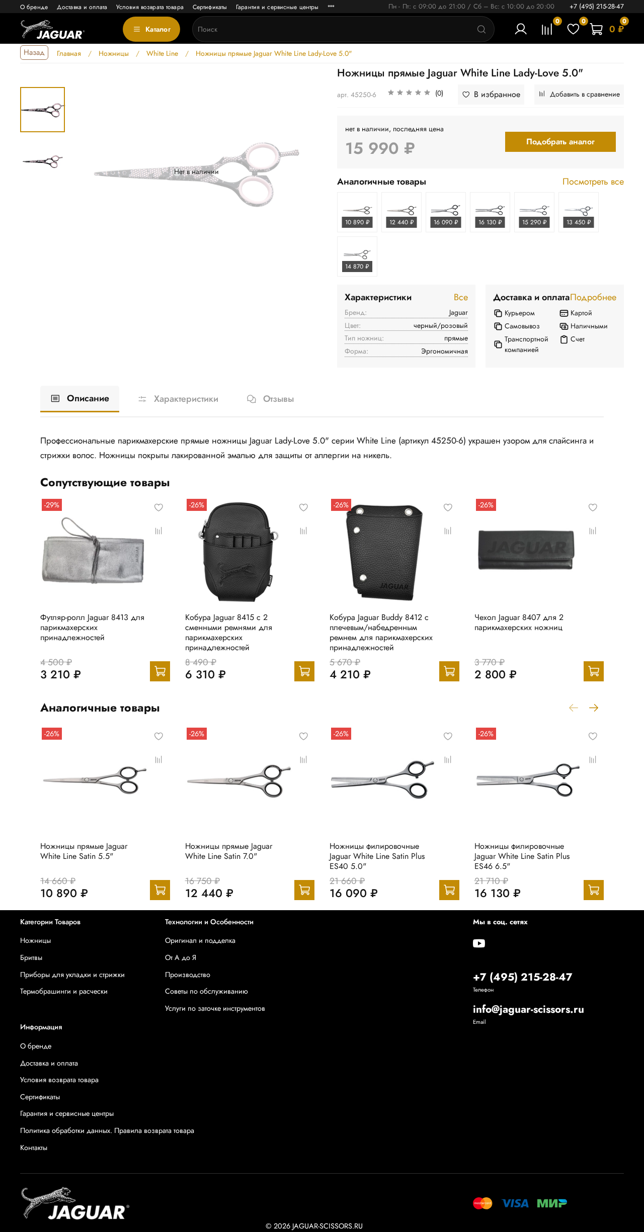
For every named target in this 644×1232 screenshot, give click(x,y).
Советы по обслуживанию (206, 991)
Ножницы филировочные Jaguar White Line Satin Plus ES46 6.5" (522, 855)
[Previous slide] (89, 171)
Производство (187, 975)
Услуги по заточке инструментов (215, 1008)
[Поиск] (481, 29)
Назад (34, 52)
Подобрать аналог (560, 141)
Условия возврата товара (150, 7)
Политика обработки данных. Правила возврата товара (107, 1130)
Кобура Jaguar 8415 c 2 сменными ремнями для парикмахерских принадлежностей (228, 632)
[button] (415, 94)
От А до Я (180, 957)
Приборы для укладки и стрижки (72, 975)
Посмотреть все (593, 182)
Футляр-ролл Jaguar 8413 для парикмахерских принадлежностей (92, 627)
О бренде (34, 7)
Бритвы (31, 957)
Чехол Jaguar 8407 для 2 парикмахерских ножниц (519, 622)
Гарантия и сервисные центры (277, 7)
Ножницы (35, 940)
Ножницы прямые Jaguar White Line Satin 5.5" (83, 850)
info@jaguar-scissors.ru (528, 1009)
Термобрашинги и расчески (64, 991)
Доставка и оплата (82, 7)
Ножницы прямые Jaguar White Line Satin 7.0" (228, 850)
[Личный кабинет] (521, 29)
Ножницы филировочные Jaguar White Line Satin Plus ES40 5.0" (377, 855)
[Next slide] (303, 171)
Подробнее (593, 297)
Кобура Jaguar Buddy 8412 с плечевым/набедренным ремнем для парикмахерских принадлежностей (381, 632)
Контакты (33, 1147)
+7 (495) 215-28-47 (597, 6)
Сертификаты (210, 7)
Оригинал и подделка (200, 940)
